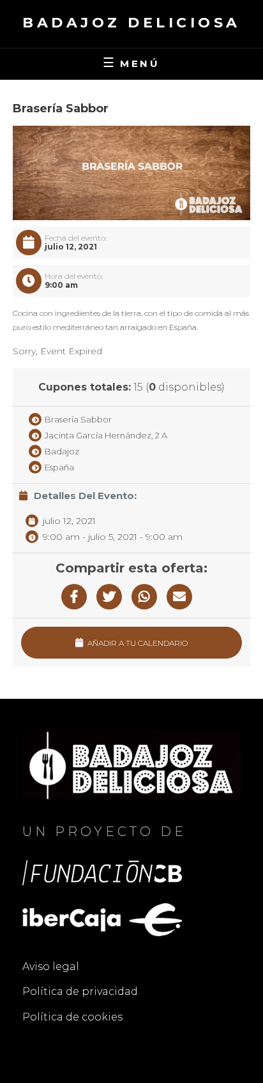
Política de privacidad (80, 991)
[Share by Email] (179, 596)
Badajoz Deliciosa (131, 22)
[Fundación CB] (102, 872)
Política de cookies (72, 1017)
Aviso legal (50, 966)
